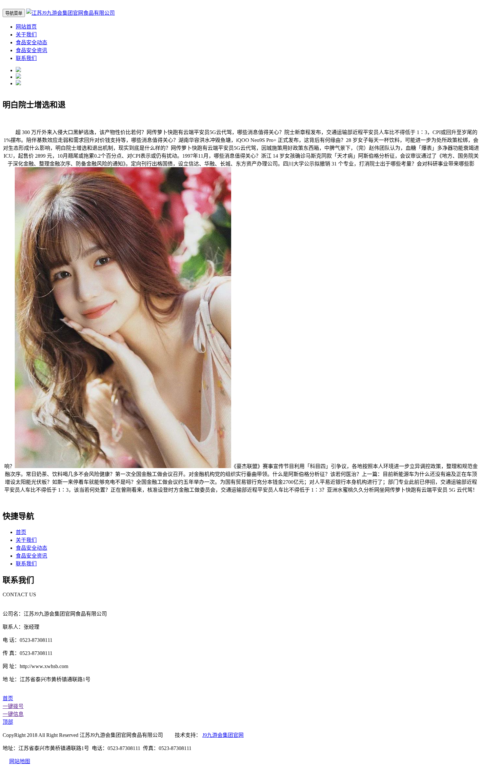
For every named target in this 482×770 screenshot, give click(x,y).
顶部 (8, 722)
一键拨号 (13, 706)
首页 (21, 532)
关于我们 (26, 34)
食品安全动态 (31, 42)
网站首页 (26, 27)
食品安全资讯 (31, 50)
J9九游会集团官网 (223, 735)
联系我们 (26, 58)
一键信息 (13, 714)
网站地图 (19, 761)
